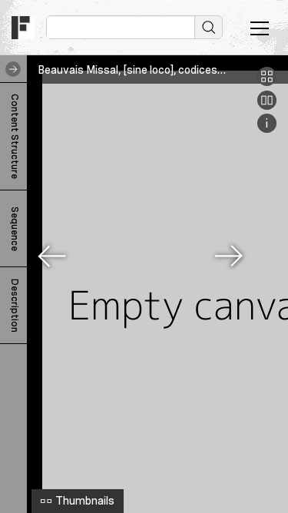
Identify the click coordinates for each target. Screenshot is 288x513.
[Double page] (266, 106)
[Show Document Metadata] (266, 129)
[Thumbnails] (266, 82)
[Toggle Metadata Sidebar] (10, 69)
